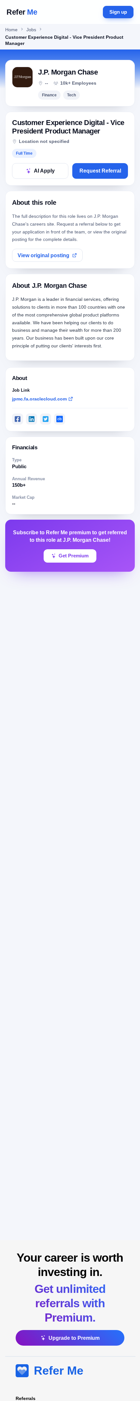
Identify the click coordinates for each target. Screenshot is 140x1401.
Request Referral (100, 171)
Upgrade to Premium (74, 1338)
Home (11, 29)
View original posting (43, 255)
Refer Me (58, 1370)
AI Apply (44, 171)
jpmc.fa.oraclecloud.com (39, 398)
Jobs (31, 29)
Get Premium (74, 555)
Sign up (118, 12)
